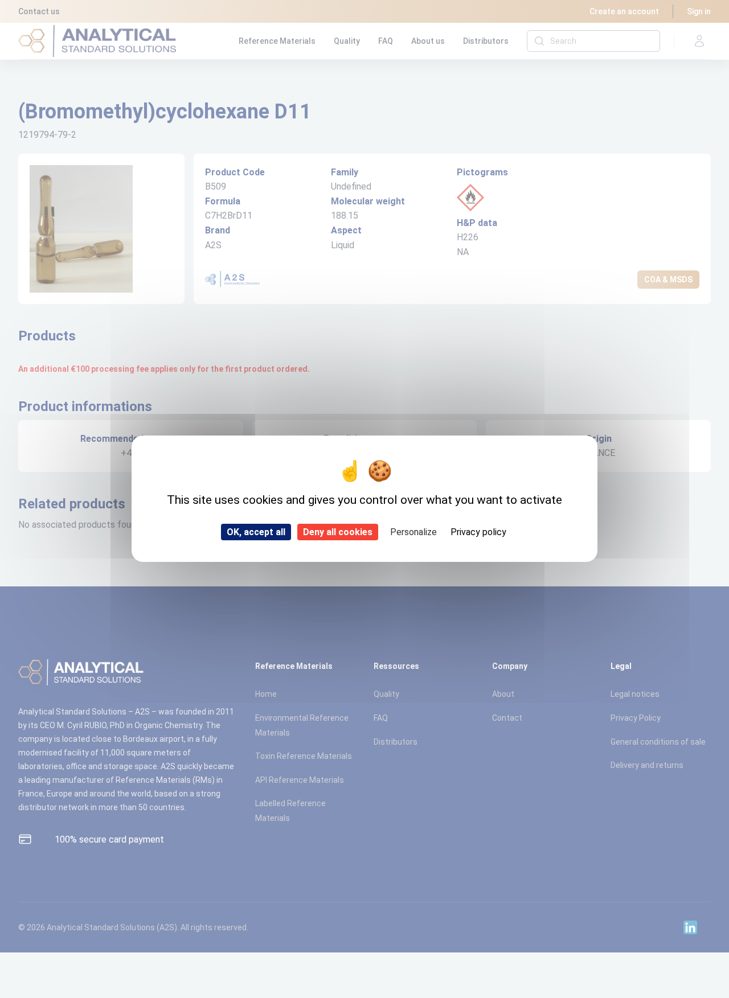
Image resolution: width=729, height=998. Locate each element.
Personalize (413, 532)
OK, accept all (256, 532)
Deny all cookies (337, 532)
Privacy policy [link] (478, 532)
